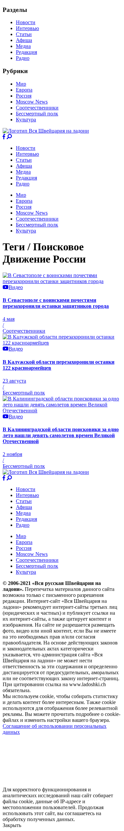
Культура (26, 119)
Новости (25, 22)
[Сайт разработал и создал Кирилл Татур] (61, 783)
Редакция (26, 52)
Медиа (23, 46)
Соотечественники (37, 107)
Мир (21, 84)
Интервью (27, 28)
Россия (23, 96)
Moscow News (32, 101)
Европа (24, 90)
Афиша (24, 40)
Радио (22, 58)
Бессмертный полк (37, 113)
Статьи (24, 34)
